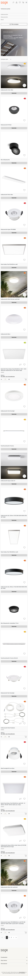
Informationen (4, 963)
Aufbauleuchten (4, 14)
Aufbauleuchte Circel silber (7, 90)
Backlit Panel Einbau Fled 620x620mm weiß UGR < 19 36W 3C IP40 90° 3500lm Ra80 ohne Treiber (13, 804)
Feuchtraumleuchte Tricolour (7, 445)
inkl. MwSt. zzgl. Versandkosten (8, 376)
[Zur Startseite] (4, 950)
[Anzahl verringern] (1, 379)
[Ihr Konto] (16, 2)
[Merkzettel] (20, 2)
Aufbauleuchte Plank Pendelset (8, 727)
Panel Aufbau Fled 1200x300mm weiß (9, 552)
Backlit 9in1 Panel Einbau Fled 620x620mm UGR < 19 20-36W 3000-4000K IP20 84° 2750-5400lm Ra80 (14, 369)
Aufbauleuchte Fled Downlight (8, 411)
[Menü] (26, 2)
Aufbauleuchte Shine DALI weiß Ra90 (9, 887)
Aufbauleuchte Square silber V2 (8, 480)
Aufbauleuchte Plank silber (7, 194)
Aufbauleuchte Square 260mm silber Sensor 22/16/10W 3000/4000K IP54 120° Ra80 (13, 846)
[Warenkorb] (23, 2)
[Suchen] (13, 2)
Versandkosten (22, 972)
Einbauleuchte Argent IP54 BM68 (8, 229)
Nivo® (2, 19)
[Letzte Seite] (16, 937)
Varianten (14, 93)
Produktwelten (4, 957)
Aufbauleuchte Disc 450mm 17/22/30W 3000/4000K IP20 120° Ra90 (14, 587)
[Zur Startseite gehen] (4, 3)
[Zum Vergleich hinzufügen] (20, 364)
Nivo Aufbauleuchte (5, 159)
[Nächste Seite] (13, 937)
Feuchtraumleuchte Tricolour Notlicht (9, 658)
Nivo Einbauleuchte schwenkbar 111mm (9, 623)
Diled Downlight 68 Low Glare (7, 768)
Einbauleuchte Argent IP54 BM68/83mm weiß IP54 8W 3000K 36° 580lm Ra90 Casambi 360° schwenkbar (13, 923)
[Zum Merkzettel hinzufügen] (24, 85)
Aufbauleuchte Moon (5, 334)
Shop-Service (4, 960)
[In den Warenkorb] (26, 379)
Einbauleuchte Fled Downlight (7, 693)
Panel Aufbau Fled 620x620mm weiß (9, 264)
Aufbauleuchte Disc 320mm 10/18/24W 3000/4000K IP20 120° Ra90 (14, 516)
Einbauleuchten (4, 17)
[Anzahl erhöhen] (9, 379)
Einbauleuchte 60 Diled (6, 124)
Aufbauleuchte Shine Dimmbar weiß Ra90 (10, 299)
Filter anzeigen (14, 24)
